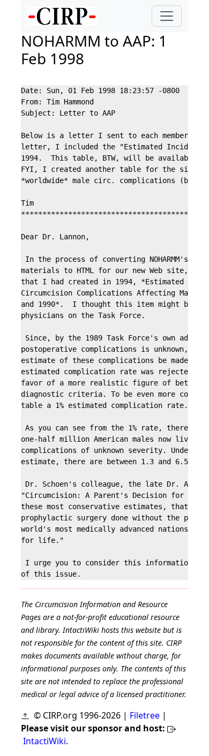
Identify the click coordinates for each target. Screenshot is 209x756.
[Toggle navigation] (167, 16)
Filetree (145, 715)
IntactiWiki (44, 741)
